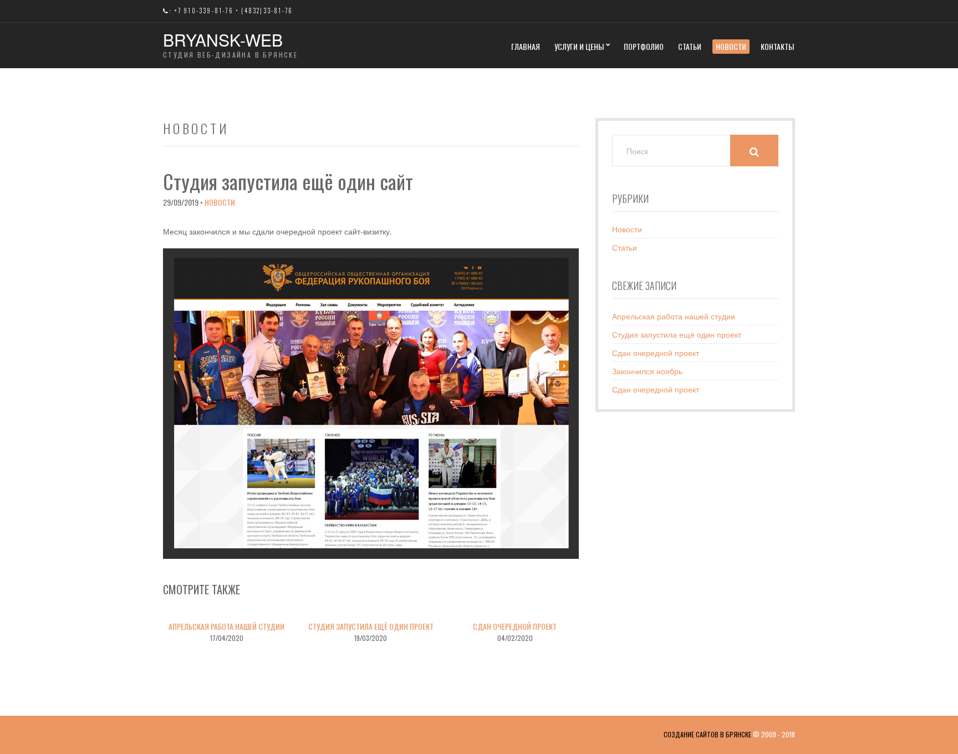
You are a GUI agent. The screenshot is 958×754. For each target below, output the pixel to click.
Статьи (689, 46)
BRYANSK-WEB (223, 40)
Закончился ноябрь (647, 370)
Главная (525, 46)
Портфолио (644, 46)
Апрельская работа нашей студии (226, 626)
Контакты (777, 46)
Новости (731, 46)
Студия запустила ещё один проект (371, 626)
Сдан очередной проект (515, 626)
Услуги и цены (579, 46)
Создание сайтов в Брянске (707, 734)
